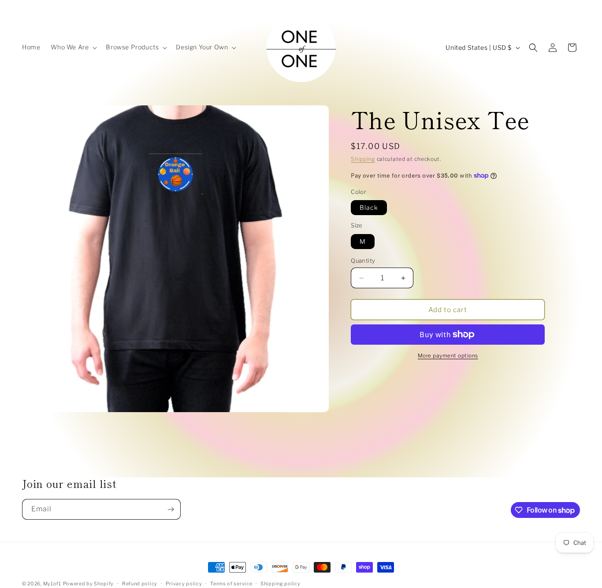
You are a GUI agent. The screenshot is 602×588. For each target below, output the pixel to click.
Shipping (363, 159)
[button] (72, 47)
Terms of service (231, 584)
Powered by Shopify (88, 584)
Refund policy (139, 584)
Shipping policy (280, 584)
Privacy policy (184, 584)
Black (369, 207)
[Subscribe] (170, 509)
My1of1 (52, 584)
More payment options (448, 355)
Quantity (363, 260)
